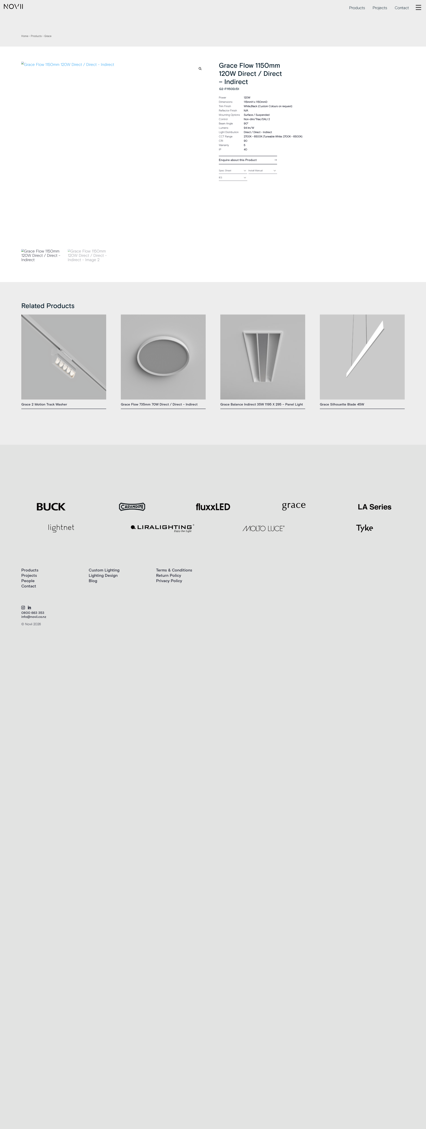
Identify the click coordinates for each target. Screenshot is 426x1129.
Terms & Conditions (174, 570)
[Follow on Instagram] (23, 607)
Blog (93, 580)
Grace (47, 36)
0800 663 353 (32, 613)
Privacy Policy (169, 580)
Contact (402, 8)
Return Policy (168, 575)
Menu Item (421, 5)
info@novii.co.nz (33, 617)
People (28, 580)
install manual (255, 170)
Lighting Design (103, 575)
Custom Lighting (104, 570)
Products (357, 8)
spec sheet (225, 170)
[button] (200, 69)
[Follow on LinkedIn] (29, 607)
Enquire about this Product (238, 160)
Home (24, 36)
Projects (380, 8)
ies (220, 177)
